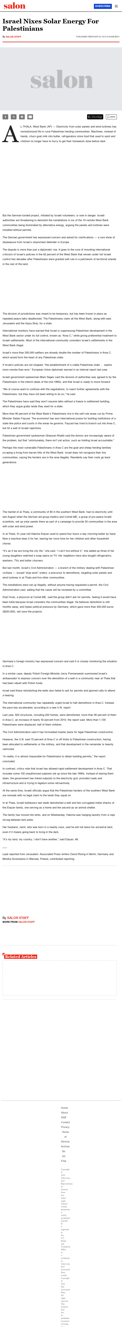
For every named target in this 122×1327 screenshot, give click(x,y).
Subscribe (103, 6)
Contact (65, 1122)
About (64, 1113)
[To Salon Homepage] (14, 5)
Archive (65, 1146)
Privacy (65, 1127)
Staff (63, 1117)
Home (64, 1108)
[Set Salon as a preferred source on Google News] (95, 116)
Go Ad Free (63, 1156)
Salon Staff (13, 37)
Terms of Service (65, 1137)
